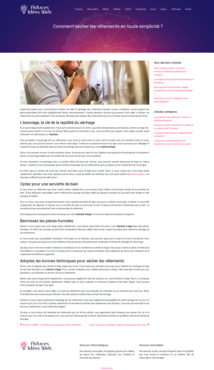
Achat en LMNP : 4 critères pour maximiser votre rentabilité (52, 325)
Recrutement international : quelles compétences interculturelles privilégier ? (173, 90)
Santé (128, 9)
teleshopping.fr (138, 174)
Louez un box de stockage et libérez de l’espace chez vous (117, 325)
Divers (188, 9)
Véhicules (176, 9)
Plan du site (107, 368)
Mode (106, 9)
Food (153, 9)
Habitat (116, 9)
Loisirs (163, 9)
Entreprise (141, 9)
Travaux (79, 9)
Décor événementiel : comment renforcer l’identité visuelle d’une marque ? (170, 71)
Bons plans (92, 9)
